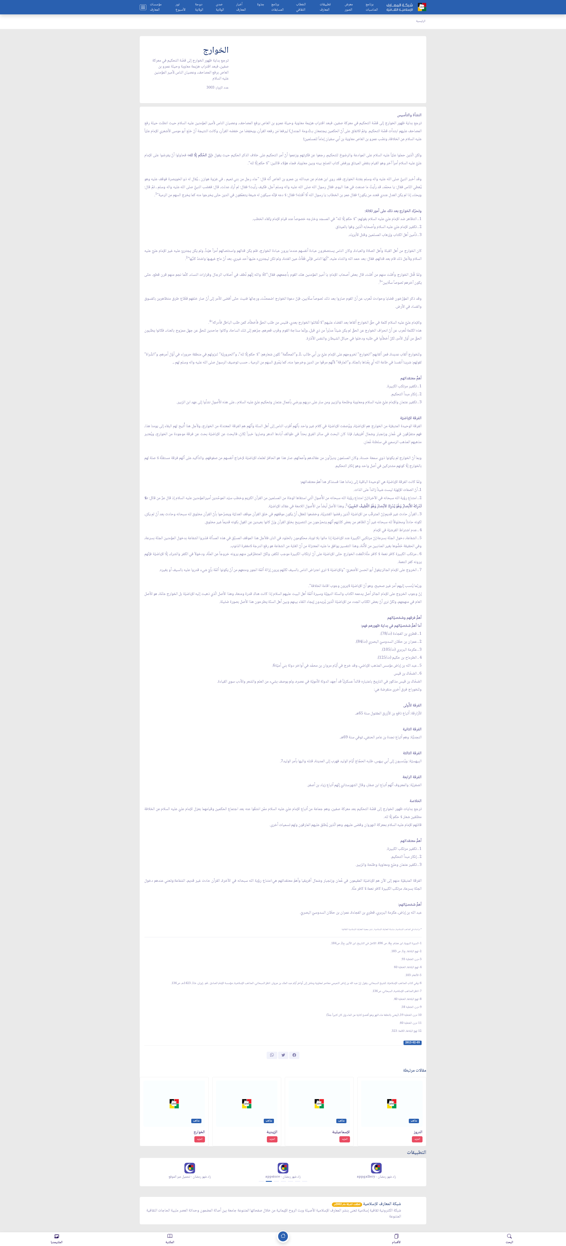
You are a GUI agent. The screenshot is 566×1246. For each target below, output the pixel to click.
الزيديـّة (272, 1132)
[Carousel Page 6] (297, 1181)
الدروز (418, 1132)
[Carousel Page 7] (304, 1181)
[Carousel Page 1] (261, 1181)
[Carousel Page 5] (290, 1181)
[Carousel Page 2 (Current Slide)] (269, 1181)
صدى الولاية (220, 7)
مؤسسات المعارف (156, 7)
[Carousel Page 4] (283, 1181)
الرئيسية (420, 21)
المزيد (417, 1139)
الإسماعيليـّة (341, 1132)
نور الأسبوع (180, 7)
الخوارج (199, 1132)
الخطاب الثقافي (301, 7)
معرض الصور (349, 7)
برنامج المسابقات (277, 7)
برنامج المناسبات (372, 7)
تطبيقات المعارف (325, 7)
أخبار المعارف (241, 7)
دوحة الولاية (199, 7)
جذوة (260, 5)
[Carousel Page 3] (276, 1181)
